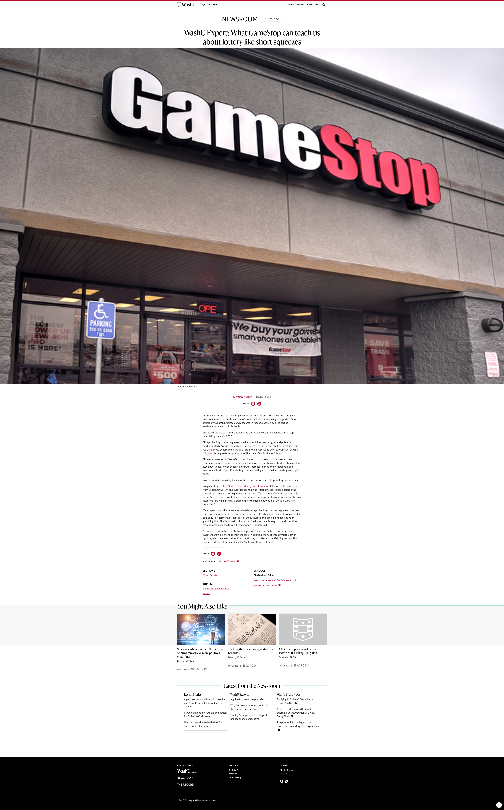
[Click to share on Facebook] (253, 404)
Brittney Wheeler (243, 397)
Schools (300, 5)
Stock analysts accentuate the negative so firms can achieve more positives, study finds (200, 652)
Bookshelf (233, 770)
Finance (206, 594)
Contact (283, 774)
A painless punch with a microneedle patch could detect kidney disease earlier (204, 703)
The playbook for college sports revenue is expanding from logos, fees (298, 724)
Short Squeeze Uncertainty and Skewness (245, 486)
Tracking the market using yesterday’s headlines (250, 651)
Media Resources (288, 770)
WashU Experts (210, 575)
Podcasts (233, 774)
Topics (291, 5)
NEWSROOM (240, 20)
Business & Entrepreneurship (216, 589)
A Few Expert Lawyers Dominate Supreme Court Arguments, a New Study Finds (296, 713)
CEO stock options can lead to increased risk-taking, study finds (298, 651)
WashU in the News (288, 694)
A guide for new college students (248, 699)
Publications (312, 5)
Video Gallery (235, 778)
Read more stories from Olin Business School (275, 580)
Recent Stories (192, 694)
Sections (269, 19)
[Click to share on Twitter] (259, 404)
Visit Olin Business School (265, 586)
